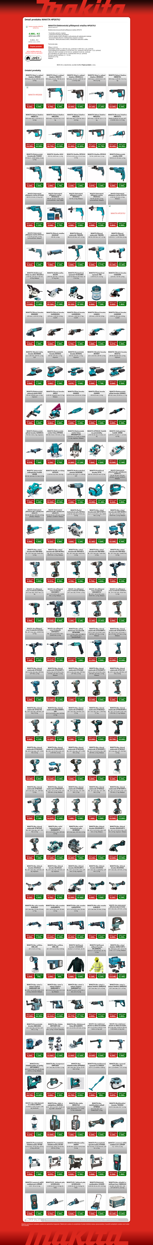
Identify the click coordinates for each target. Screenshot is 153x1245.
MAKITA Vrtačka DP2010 (76, 154)
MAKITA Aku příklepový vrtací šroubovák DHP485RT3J (96, 590)
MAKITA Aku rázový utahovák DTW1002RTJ (55, 748)
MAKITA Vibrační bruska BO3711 (117, 353)
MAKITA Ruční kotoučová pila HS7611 (76, 511)
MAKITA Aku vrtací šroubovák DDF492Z (117, 550)
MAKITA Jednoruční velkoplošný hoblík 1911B (34, 472)
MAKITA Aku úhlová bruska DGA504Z (96, 867)
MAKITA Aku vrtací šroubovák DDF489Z (97, 550)
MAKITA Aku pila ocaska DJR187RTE (76, 906)
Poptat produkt (36, 46)
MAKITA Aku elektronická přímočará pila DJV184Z (117, 906)
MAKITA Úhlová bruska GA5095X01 (76, 313)
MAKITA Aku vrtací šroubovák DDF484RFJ (117, 511)
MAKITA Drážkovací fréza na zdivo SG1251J (34, 274)
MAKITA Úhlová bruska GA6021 (97, 313)
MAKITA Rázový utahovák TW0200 (76, 234)
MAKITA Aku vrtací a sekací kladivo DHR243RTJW (34, 986)
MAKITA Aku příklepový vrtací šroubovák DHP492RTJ (55, 630)
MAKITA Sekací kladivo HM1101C (97, 115)
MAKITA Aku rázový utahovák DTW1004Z (76, 748)
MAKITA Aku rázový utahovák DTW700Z (34, 827)
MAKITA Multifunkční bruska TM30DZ (117, 1104)
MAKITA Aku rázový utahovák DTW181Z (117, 748)
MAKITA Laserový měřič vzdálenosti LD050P (35, 1183)
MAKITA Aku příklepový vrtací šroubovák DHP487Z (117, 589)
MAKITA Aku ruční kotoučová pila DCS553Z (76, 828)
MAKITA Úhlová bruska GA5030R (117, 274)
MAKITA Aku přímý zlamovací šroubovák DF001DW (76, 630)
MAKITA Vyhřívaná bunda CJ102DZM (76, 946)
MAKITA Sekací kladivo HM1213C (76, 115)
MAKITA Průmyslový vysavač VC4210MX (76, 274)
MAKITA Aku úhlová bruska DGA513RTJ (76, 867)
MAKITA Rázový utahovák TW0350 (97, 234)
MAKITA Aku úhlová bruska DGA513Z (55, 867)
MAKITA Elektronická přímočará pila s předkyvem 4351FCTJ (55, 511)
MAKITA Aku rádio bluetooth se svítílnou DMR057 (35, 1103)
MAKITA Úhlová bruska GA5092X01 (55, 313)
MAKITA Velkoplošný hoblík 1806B (117, 432)
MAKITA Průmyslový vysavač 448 (96, 274)
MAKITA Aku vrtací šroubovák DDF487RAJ (55, 550)
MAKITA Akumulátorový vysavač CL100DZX (97, 1064)
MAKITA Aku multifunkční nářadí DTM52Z (96, 1105)
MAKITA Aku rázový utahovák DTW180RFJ (96, 748)
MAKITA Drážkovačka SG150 (55, 274)
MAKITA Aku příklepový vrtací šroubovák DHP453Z (34, 589)
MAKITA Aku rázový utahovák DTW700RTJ (117, 788)
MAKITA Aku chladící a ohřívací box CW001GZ (117, 1183)
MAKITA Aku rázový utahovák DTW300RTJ (55, 788)
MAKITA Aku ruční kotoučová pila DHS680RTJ (55, 828)
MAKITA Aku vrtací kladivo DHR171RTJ (117, 946)
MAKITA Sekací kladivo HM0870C (117, 76)
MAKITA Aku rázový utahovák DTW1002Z (34, 748)
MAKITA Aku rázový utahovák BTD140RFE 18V (55, 709)
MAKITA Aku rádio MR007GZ (76, 1104)
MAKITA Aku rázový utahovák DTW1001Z (97, 709)
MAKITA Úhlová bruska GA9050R (117, 313)
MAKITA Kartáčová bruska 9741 (97, 471)
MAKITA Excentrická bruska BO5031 (55, 353)
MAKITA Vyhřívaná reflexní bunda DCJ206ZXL (97, 947)
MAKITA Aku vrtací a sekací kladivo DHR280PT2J (76, 986)
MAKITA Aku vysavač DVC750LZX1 (117, 1064)
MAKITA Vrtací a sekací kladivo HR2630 (34, 76)
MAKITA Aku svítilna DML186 (55, 946)
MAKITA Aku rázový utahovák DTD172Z (117, 669)
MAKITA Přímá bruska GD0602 (97, 392)
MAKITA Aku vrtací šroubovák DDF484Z (34, 550)
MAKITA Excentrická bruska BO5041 (76, 353)
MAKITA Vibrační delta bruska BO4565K (34, 353)
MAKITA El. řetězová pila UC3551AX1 (55, 1183)
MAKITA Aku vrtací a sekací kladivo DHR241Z (96, 985)
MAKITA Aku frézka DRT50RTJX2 (55, 1025)
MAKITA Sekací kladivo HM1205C (55, 115)
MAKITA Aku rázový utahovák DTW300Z (76, 788)
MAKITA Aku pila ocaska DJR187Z (96, 906)
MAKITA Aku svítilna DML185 (34, 946)
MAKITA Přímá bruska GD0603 (76, 392)
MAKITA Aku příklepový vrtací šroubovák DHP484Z (76, 589)
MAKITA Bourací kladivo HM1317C (117, 115)
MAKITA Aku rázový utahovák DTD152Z (34, 669)
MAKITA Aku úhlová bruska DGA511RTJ (117, 827)
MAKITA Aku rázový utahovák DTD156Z (76, 669)
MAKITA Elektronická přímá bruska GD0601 (117, 392)
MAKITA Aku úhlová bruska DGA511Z (34, 867)
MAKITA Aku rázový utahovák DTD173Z (34, 709)
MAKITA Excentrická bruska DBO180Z (34, 1025)
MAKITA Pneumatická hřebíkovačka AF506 (34, 1143)
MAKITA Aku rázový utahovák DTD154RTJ (55, 669)
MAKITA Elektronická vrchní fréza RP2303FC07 (76, 433)
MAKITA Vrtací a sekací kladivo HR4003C (96, 76)
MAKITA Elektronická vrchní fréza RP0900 (55, 432)
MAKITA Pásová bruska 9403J (55, 392)
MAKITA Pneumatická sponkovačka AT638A (96, 1143)
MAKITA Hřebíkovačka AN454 (76, 1143)
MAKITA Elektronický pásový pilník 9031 (35, 392)
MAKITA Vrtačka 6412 (55, 154)
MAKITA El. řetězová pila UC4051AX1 (76, 1183)
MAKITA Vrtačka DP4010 (97, 154)
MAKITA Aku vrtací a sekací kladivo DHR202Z (117, 985)
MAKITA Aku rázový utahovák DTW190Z (34, 788)
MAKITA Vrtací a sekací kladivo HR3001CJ (76, 76)
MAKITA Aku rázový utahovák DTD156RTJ (96, 669)
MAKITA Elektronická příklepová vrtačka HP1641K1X (55, 195)
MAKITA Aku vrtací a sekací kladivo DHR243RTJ (55, 986)
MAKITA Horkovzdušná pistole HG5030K (76, 471)
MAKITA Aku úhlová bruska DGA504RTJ (96, 827)
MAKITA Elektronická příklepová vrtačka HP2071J (35, 234)
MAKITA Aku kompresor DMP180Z (55, 1064)
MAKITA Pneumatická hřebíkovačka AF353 (55, 1143)
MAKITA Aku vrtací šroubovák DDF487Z (76, 550)
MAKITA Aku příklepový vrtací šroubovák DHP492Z (34, 629)
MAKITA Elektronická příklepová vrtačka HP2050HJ (76, 195)
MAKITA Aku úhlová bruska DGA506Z (117, 867)
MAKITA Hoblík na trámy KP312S (55, 471)
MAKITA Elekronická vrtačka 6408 (117, 155)
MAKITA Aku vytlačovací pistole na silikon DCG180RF (97, 1024)
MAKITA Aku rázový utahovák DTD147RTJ (117, 629)
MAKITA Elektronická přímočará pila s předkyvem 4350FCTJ (117, 472)
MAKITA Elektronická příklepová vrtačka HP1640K (34, 194)
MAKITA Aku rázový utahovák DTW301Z (96, 788)
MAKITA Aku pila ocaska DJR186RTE (55, 906)
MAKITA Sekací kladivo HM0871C (34, 115)
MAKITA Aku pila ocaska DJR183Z (34, 906)
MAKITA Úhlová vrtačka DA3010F (55, 234)
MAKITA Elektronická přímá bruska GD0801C (34, 432)
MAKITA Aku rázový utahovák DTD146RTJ (96, 629)
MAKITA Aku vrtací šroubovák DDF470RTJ (97, 511)
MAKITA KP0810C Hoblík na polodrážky (96, 432)
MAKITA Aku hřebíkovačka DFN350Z (76, 1064)
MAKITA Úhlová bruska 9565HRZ (34, 313)
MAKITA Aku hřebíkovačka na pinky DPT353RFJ (34, 1065)
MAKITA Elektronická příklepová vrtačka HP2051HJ (96, 195)
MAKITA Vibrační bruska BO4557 (97, 353)
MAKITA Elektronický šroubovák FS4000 (35, 155)
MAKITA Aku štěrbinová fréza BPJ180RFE (76, 1025)
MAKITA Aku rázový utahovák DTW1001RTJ (117, 709)
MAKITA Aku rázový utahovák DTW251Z (76, 709)
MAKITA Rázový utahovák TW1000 (117, 234)
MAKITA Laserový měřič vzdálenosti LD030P (117, 1143)
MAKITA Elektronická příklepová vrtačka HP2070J (117, 194)
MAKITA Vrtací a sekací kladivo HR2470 (55, 76)
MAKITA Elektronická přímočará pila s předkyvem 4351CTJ (35, 511)
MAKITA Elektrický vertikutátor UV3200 (96, 1183)
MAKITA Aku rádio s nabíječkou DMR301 (55, 1104)
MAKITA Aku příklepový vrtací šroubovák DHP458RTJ (55, 590)
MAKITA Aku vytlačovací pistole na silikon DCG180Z (117, 1024)
